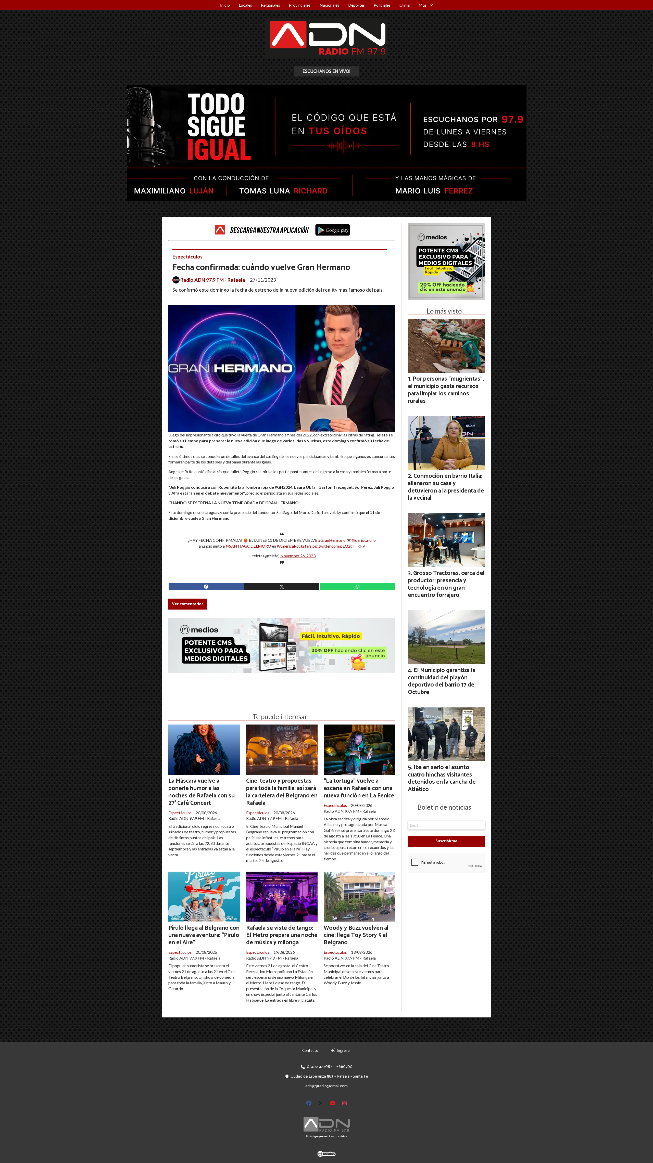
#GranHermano (332, 540)
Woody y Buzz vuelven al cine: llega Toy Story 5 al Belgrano (356, 935)
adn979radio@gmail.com (326, 1086)
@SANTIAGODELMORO (248, 546)
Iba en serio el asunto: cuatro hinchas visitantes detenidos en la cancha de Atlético (442, 778)
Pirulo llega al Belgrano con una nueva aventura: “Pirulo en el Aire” (204, 935)
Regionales (270, 5)
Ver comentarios (188, 604)
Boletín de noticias (444, 807)
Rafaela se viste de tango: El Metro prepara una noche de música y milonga (282, 935)
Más (422, 5)
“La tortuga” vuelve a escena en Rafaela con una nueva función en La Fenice (359, 788)
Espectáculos (187, 257)
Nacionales (329, 5)
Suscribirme (446, 841)
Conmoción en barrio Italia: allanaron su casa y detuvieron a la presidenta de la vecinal (446, 487)
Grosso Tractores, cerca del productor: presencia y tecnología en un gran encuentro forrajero (446, 584)
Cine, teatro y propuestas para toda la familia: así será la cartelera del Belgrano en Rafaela (282, 792)
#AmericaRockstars (294, 546)
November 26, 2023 (298, 555)
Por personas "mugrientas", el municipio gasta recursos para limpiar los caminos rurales (446, 390)
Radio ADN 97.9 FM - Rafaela (212, 280)
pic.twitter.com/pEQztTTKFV (338, 546)
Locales (245, 5)
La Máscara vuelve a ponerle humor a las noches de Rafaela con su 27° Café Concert (201, 792)
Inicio (225, 5)
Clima (404, 5)
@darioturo (361, 540)
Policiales (382, 5)
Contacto (310, 1050)
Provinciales (299, 5)
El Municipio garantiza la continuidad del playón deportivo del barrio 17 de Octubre (441, 681)
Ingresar (343, 1050)
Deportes (356, 5)
